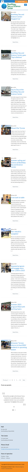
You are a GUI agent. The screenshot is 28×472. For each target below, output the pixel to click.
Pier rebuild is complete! (16, 233)
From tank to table (17, 197)
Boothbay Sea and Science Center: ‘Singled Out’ (17, 16)
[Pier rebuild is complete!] (6, 233)
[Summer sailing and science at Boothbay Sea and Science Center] (6, 162)
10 (20, 380)
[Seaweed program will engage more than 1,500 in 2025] (6, 267)
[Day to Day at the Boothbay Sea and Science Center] (6, 91)
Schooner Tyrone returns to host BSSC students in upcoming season (19, 346)
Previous (5, 380)
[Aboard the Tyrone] (6, 129)
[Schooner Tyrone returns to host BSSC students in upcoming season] (6, 344)
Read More (15, 42)
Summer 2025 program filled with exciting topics (18, 306)
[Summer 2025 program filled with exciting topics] (6, 306)
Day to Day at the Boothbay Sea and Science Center (17, 92)
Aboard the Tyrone (18, 128)
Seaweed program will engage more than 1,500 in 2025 (18, 268)
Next (24, 380)
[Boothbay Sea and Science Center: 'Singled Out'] (6, 16)
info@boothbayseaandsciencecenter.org (10, 449)
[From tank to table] (6, 199)
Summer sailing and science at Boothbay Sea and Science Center (18, 163)
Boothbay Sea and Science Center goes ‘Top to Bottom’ (18, 55)
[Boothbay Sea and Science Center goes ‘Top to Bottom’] (6, 54)
